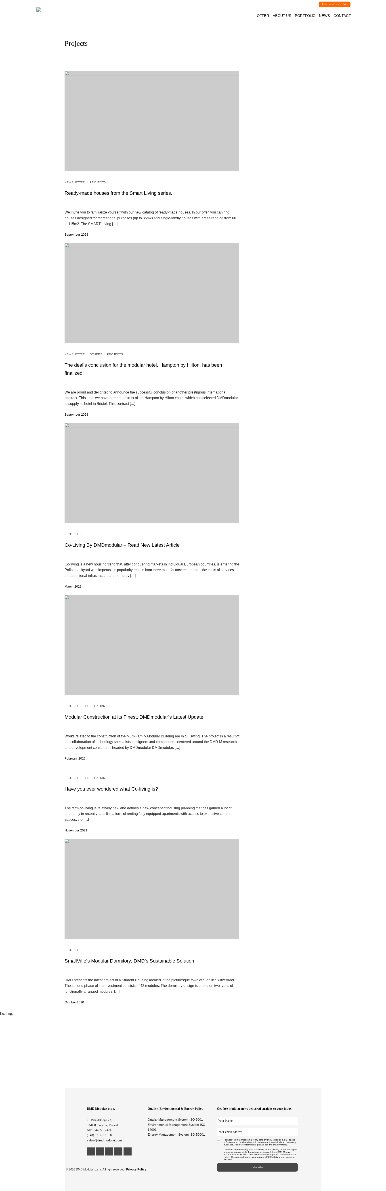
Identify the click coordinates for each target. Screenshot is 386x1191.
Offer (263, 16)
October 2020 (74, 1002)
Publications (96, 706)
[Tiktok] (128, 1151)
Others (96, 354)
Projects (98, 182)
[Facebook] (109, 1151)
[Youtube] (118, 1151)
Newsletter (75, 182)
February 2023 (75, 758)
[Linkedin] (91, 1151)
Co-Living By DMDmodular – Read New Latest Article (122, 545)
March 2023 (73, 586)
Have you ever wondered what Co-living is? (111, 789)
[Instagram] (100, 1151)
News (324, 16)
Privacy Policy (136, 1169)
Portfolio (305, 16)
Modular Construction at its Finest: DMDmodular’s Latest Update (134, 717)
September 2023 (76, 234)
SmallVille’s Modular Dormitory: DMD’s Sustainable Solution (129, 961)
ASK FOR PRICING (335, 4)
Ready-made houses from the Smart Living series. (118, 193)
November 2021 (76, 830)
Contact (342, 16)
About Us (282, 16)
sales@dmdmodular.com (104, 1140)
